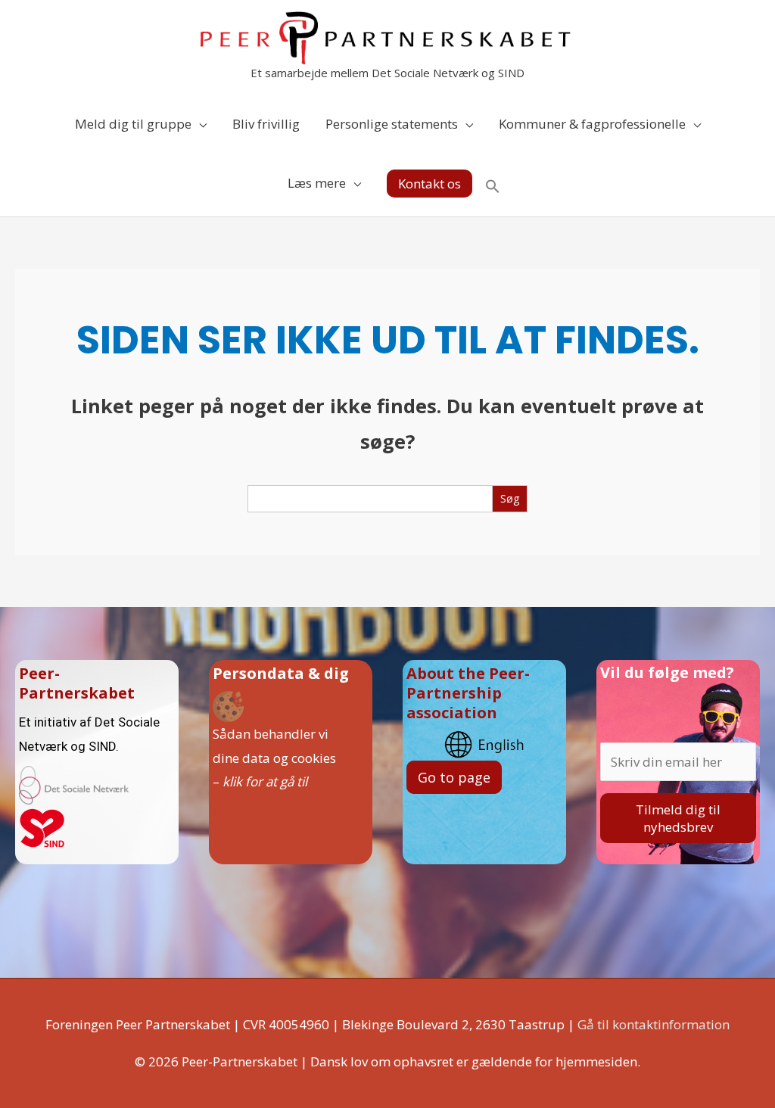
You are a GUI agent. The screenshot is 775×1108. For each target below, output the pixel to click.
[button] (429, 184)
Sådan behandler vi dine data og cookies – (274, 757)
